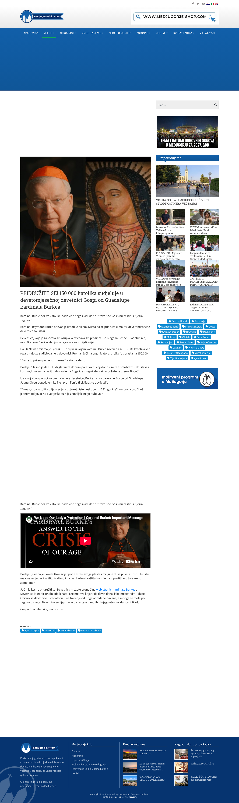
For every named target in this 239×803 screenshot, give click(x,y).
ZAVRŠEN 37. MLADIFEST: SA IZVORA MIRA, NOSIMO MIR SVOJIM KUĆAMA (204, 283)
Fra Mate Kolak (193, 326)
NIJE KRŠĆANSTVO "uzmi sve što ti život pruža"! (204, 778)
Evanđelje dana (169, 326)
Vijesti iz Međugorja (177, 352)
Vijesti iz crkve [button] (91, 33)
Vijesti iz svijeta (32, 630)
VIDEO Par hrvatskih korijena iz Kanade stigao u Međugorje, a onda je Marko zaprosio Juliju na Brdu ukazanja (170, 284)
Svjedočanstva (208, 342)
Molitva (171, 337)
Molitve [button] (161, 33)
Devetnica (49, 630)
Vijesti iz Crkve (196, 347)
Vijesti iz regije (202, 352)
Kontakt (76, 773)
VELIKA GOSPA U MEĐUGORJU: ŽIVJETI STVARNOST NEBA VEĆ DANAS (182, 201)
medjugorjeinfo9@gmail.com (124, 796)
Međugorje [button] (67, 33)
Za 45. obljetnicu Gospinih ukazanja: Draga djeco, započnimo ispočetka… (152, 766)
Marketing (77, 755)
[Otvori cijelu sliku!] (85, 221)
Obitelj (186, 337)
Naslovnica (31, 33)
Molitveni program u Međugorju (89, 764)
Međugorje (209, 331)
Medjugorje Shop (120, 33)
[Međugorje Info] (42, 16)
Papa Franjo (203, 337)
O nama (76, 751)
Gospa (212, 326)
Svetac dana (186, 342)
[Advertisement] (125, 63)
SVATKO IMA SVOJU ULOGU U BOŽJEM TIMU (152, 778)
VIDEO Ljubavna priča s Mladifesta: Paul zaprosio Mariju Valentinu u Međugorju (203, 232)
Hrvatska (191, 331)
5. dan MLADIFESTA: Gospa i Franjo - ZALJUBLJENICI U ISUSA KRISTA (202, 309)
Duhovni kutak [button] (182, 33)
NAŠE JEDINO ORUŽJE (202, 763)
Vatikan (177, 347)
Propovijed (167, 342)
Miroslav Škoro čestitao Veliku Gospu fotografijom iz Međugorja (170, 232)
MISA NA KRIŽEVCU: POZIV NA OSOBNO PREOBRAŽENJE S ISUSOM (168, 309)
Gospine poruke (170, 331)
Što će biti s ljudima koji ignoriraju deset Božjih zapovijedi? (202, 753)
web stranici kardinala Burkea (116, 589)
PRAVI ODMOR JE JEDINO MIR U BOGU (152, 752)
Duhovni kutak (179, 321)
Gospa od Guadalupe (91, 630)
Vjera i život (207, 33)
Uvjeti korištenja (81, 760)
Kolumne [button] (142, 33)
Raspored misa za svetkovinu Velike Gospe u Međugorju (201, 256)
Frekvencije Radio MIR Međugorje (90, 768)
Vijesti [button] (48, 33)
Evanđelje (200, 321)
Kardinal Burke (68, 630)
